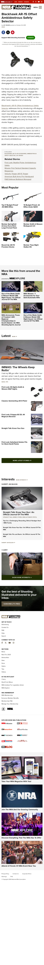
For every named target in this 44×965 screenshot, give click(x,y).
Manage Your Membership (10, 704)
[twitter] (8, 31)
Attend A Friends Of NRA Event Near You (19, 866)
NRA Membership (7, 695)
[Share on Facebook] (3, 31)
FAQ (3, 630)
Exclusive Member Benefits (10, 698)
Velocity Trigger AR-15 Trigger (16, 173)
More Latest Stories (27, 460)
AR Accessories (21, 154)
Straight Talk (7, 517)
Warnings (4, 876)
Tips (7, 382)
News (3, 382)
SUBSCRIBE (12, 604)
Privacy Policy (5, 874)
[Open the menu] (40, 7)
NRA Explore (6, 688)
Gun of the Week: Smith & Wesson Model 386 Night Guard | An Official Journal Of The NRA (11, 296)
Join (15, 2)
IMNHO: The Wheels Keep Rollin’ (18, 368)
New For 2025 (6, 655)
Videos (4, 672)
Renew (20, 2)
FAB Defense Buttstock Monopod (18, 179)
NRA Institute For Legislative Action (13, 685)
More (13, 336)
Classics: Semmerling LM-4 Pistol (14, 401)
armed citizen (17, 517)
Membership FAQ (7, 701)
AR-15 (14, 154)
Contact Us (5, 627)
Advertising (5, 624)
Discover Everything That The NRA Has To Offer (21, 837)
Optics (4, 666)
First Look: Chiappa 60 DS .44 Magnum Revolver (13, 415)
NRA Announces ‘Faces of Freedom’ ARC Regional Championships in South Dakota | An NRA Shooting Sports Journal (11, 320)
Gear (3, 27)
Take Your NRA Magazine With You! (16, 781)
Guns (3, 663)
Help (3, 633)
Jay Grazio (19, 155)
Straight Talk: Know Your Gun (13, 428)
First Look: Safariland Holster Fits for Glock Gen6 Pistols (14, 443)
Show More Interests (27, 577)
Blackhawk (8, 154)
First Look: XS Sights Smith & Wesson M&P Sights (13, 388)
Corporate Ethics (26, 874)
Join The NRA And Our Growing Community (20, 809)
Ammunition (5, 657)
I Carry (5, 550)
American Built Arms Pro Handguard (19, 176)
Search (4, 636)
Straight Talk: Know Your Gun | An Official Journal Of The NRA (18, 513)
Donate (26, 2)
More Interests (21, 480)
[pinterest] (12, 31)
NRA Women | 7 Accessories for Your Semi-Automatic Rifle (32, 295)
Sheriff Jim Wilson (9, 484)
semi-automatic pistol (29, 517)
